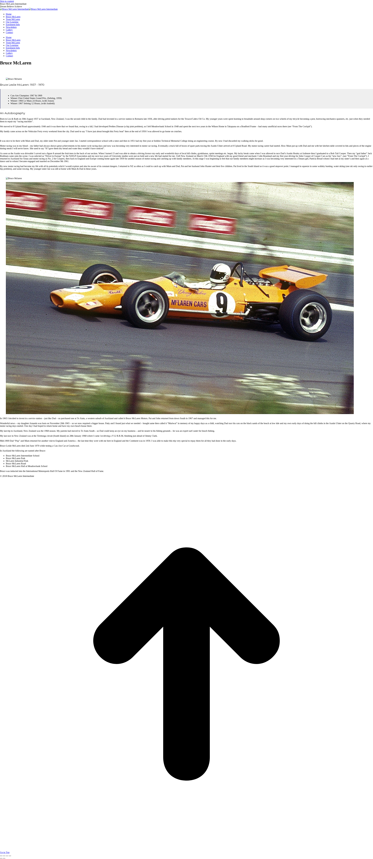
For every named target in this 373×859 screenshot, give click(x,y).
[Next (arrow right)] (4, 858)
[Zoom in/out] (10, 855)
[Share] (4, 855)
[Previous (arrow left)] (1, 858)
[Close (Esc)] (1, 855)
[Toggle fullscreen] (7, 855)
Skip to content (7, 1)
